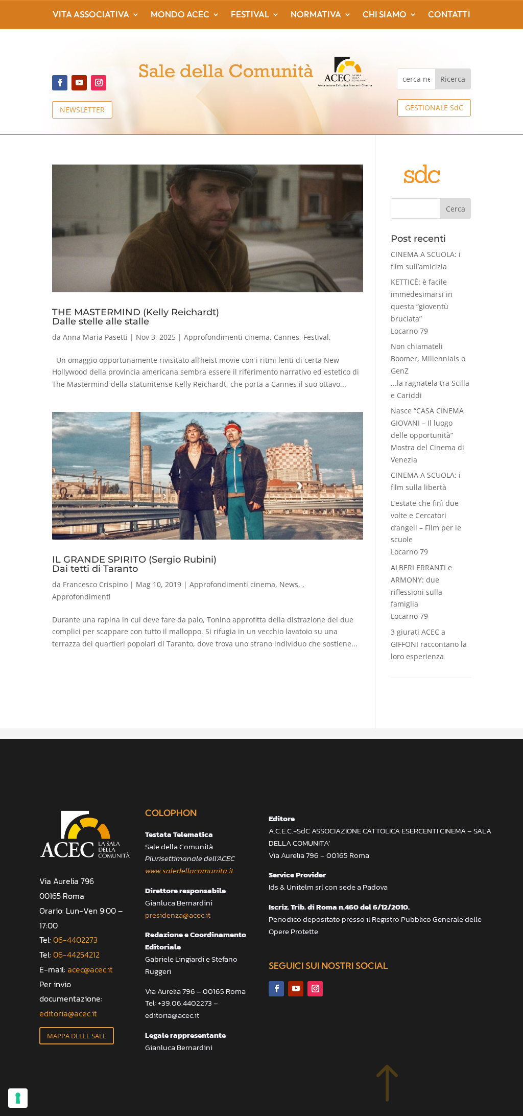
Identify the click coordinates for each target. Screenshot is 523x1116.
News (288, 584)
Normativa (316, 15)
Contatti (449, 15)
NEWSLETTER (82, 109)
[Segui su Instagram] (98, 82)
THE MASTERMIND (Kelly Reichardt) (135, 316)
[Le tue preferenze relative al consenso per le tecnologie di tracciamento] (18, 1098)
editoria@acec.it (68, 1013)
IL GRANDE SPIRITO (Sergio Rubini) (134, 563)
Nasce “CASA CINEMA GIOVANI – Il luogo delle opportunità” (427, 435)
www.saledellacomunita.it (189, 870)
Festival (250, 15)
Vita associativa (91, 15)
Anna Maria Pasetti (95, 337)
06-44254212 (76, 954)
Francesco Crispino (95, 584)
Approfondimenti (81, 596)
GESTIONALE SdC (434, 107)
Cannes (286, 337)
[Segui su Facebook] (59, 82)
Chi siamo (385, 15)
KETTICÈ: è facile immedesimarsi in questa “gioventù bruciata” (422, 306)
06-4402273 (75, 940)
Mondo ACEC (180, 15)
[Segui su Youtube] (79, 82)
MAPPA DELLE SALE (76, 1035)
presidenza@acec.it (177, 915)
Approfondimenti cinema (227, 337)
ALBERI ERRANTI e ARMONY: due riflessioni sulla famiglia (421, 592)
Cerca (455, 209)
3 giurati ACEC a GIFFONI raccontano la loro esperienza (429, 644)
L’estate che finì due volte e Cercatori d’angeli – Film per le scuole (426, 527)
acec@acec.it (90, 969)
